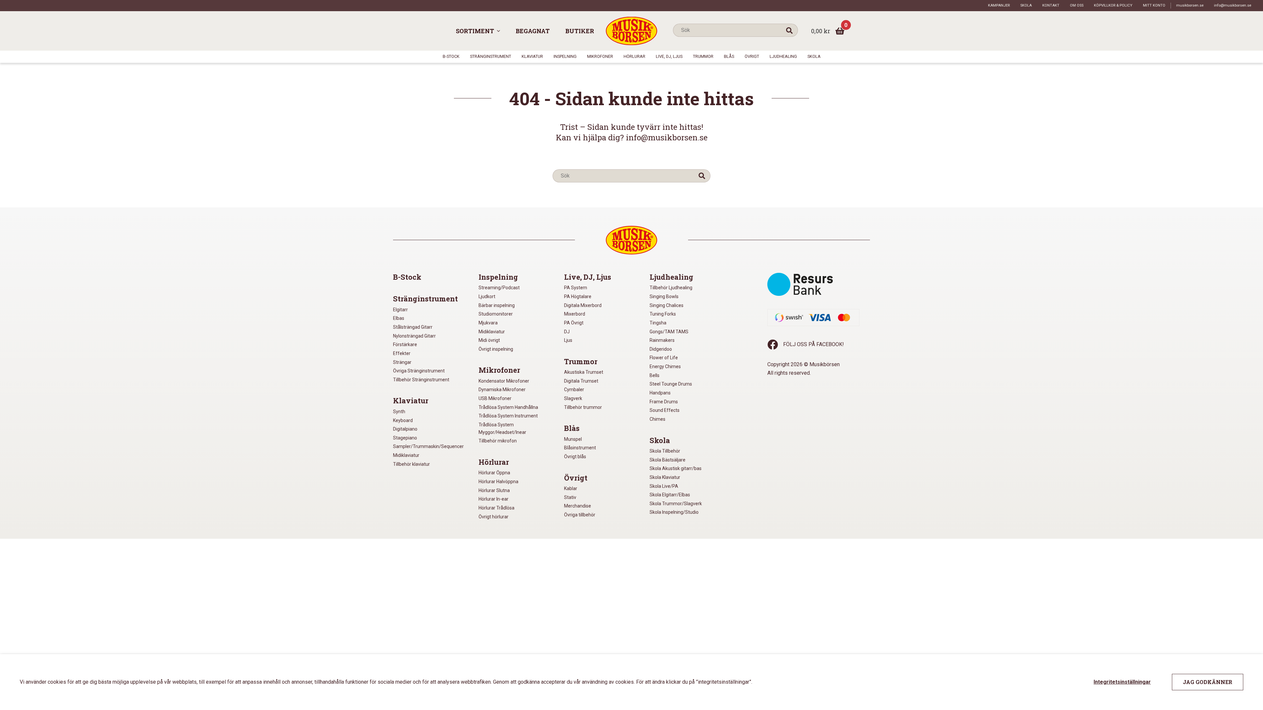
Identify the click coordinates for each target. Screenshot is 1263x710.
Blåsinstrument (580, 447)
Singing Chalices (666, 305)
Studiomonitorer (496, 314)
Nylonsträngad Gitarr (414, 336)
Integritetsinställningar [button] (1122, 682)
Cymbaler (574, 389)
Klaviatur (532, 56)
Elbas (398, 318)
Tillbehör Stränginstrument (421, 379)
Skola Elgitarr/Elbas (670, 494)
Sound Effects (665, 410)
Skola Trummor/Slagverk (676, 503)
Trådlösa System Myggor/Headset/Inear (502, 428)
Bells (654, 375)
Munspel (573, 439)
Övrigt (752, 56)
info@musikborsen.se (1232, 5)
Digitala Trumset (581, 381)
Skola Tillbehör (665, 451)
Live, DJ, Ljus (669, 56)
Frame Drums (664, 401)
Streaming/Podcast (499, 287)
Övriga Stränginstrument (419, 370)
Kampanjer (999, 5)
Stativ (570, 497)
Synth (399, 411)
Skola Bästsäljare (667, 459)
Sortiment (475, 31)
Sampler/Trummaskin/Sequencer (428, 446)
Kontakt (1050, 5)
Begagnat (533, 31)
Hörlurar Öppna (494, 472)
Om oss (1076, 5)
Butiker (579, 31)
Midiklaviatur (406, 455)
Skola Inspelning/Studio (674, 512)
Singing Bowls (664, 296)
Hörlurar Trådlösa (496, 507)
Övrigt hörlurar (493, 516)
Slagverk (573, 398)
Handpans (660, 392)
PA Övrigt (573, 322)
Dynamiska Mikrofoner (502, 389)
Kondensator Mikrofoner (504, 381)
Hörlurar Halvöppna (498, 481)
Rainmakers (662, 340)
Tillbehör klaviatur (411, 464)
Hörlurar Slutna (494, 490)
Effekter (401, 353)
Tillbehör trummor (583, 407)
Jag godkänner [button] (1207, 681)
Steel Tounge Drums (671, 384)
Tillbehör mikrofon (498, 440)
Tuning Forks (663, 314)
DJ (567, 331)
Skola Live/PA (664, 486)
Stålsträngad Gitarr (413, 327)
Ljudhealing (783, 56)
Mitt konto (1154, 5)
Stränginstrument (490, 56)
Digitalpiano (405, 429)
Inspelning (565, 56)
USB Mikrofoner (495, 398)
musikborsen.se (1189, 5)
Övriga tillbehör (579, 514)
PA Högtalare (577, 296)
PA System (575, 287)
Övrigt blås (575, 456)
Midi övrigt (489, 340)
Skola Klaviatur (665, 477)
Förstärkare (405, 344)
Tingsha (658, 322)
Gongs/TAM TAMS (669, 331)
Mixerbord (574, 314)
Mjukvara (488, 322)
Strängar (402, 362)
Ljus (568, 340)
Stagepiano (405, 437)
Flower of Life (664, 357)
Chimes (657, 419)
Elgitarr (400, 309)
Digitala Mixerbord (583, 305)
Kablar (570, 488)
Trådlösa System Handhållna (508, 407)
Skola (1026, 5)
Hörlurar (634, 56)
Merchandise (577, 506)
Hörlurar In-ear (493, 499)
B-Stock (451, 56)
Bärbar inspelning (497, 305)
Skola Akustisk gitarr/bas (676, 468)
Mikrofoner (600, 56)
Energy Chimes (665, 366)
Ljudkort (487, 296)
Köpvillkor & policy (1113, 5)
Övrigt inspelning (496, 349)
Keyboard (403, 420)
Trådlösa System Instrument (508, 415)
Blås (729, 56)
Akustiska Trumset (583, 372)
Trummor (703, 56)
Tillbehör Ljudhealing (671, 287)
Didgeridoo (661, 349)
